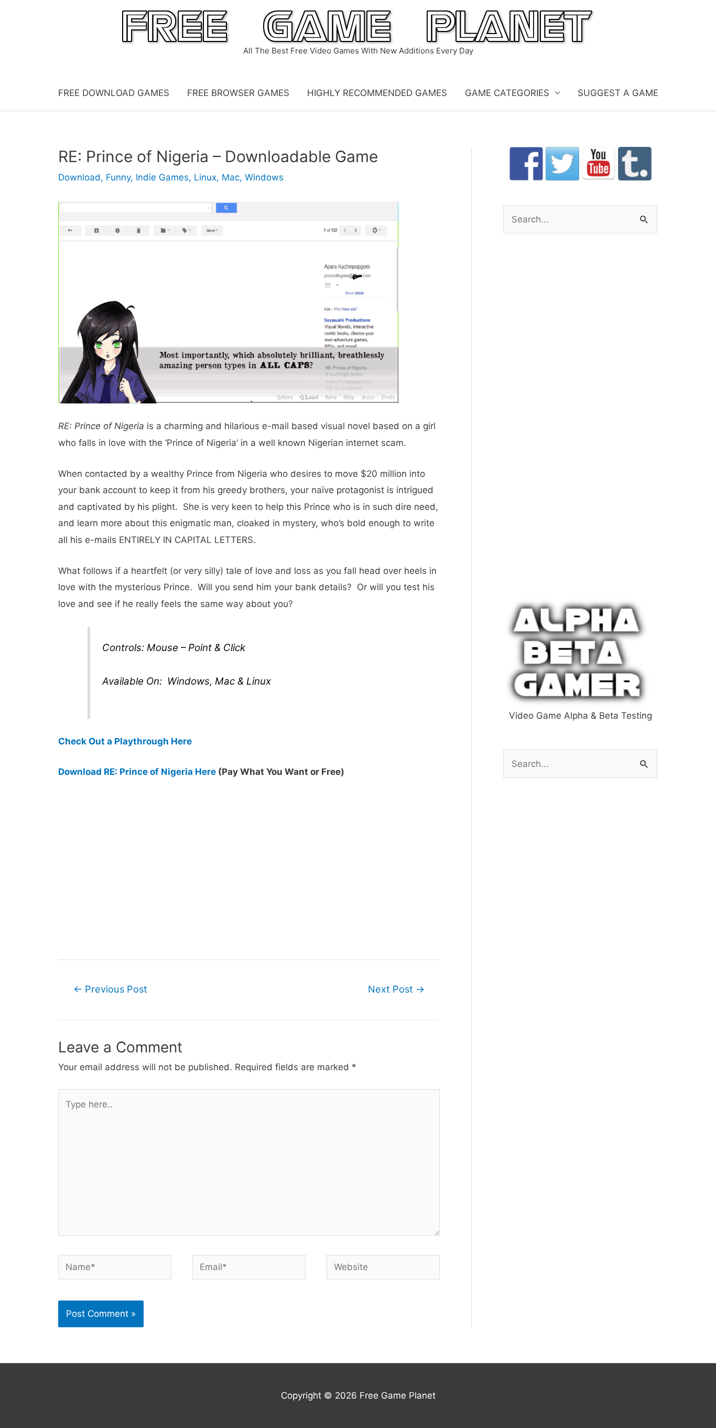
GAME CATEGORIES (507, 93)
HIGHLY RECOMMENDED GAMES (377, 93)
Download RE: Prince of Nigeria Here (137, 771)
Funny (118, 177)
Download (79, 177)
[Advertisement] (249, 868)
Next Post (396, 989)
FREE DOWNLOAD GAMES (113, 93)
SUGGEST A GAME (618, 93)
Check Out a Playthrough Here (125, 741)
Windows (264, 177)
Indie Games (162, 177)
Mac (231, 177)
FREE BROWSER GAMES (238, 93)
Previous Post (110, 989)
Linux (205, 177)
